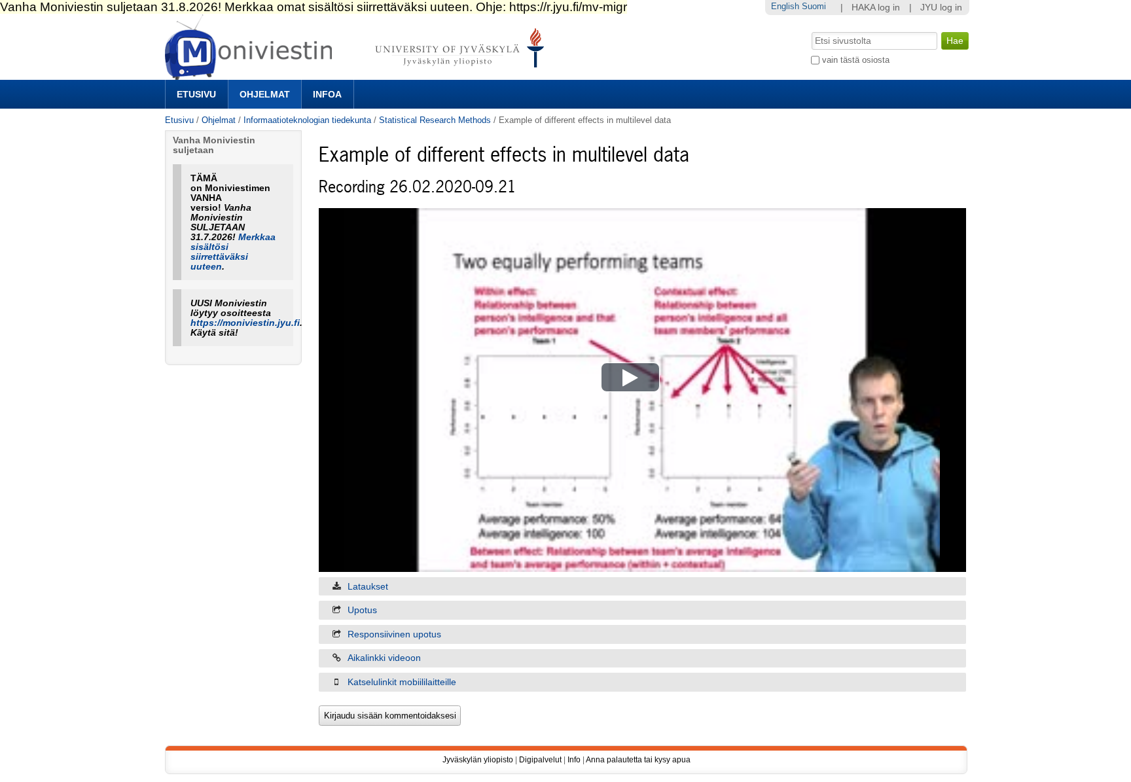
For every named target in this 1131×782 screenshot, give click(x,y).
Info (574, 759)
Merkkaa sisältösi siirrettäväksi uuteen (233, 252)
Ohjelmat (265, 94)
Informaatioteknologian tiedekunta (307, 120)
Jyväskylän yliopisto (477, 759)
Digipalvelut (540, 759)
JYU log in (941, 7)
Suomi (814, 6)
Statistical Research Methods (435, 120)
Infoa (327, 94)
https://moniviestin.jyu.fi (245, 323)
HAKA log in (876, 7)
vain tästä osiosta (855, 60)
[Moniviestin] (358, 74)
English (785, 6)
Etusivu (196, 94)
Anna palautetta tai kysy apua (638, 759)
